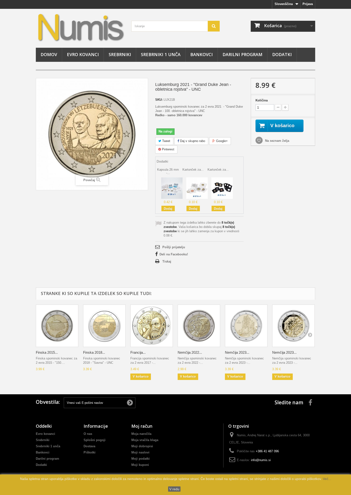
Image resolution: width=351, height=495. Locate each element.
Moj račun (141, 426)
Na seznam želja (276, 140)
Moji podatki (140, 458)
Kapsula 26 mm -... (168, 171)
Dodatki (282, 54)
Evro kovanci (83, 54)
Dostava (89, 446)
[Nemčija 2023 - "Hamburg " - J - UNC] (246, 326)
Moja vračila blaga (144, 440)
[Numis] (80, 27)
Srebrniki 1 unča (161, 54)
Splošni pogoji (95, 440)
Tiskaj (166, 261)
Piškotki (90, 452)
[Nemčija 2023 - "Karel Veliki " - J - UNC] (293, 326)
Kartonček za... (193, 169)
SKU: (159, 99)
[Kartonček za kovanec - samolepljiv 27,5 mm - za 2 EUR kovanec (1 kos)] (197, 188)
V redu (174, 489)
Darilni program (242, 54)
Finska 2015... (47, 352)
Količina (261, 100)
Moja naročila (141, 434)
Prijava (308, 4)
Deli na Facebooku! (174, 254)
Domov (49, 54)
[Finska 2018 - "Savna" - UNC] (104, 326)
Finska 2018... (94, 352)
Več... (326, 479)
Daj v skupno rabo (192, 141)
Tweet (165, 141)
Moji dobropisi (142, 446)
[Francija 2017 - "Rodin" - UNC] (151, 326)
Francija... (138, 352)
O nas (88, 434)
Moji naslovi (140, 452)
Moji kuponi (140, 465)
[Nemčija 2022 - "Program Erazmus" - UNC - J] (199, 326)
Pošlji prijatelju (173, 247)
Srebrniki (120, 54)
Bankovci (201, 54)
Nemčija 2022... (190, 352)
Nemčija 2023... (237, 352)
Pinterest (167, 149)
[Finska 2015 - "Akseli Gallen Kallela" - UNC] (57, 326)
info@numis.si (261, 460)
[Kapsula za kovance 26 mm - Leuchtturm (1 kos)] (172, 188)
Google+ (221, 141)
